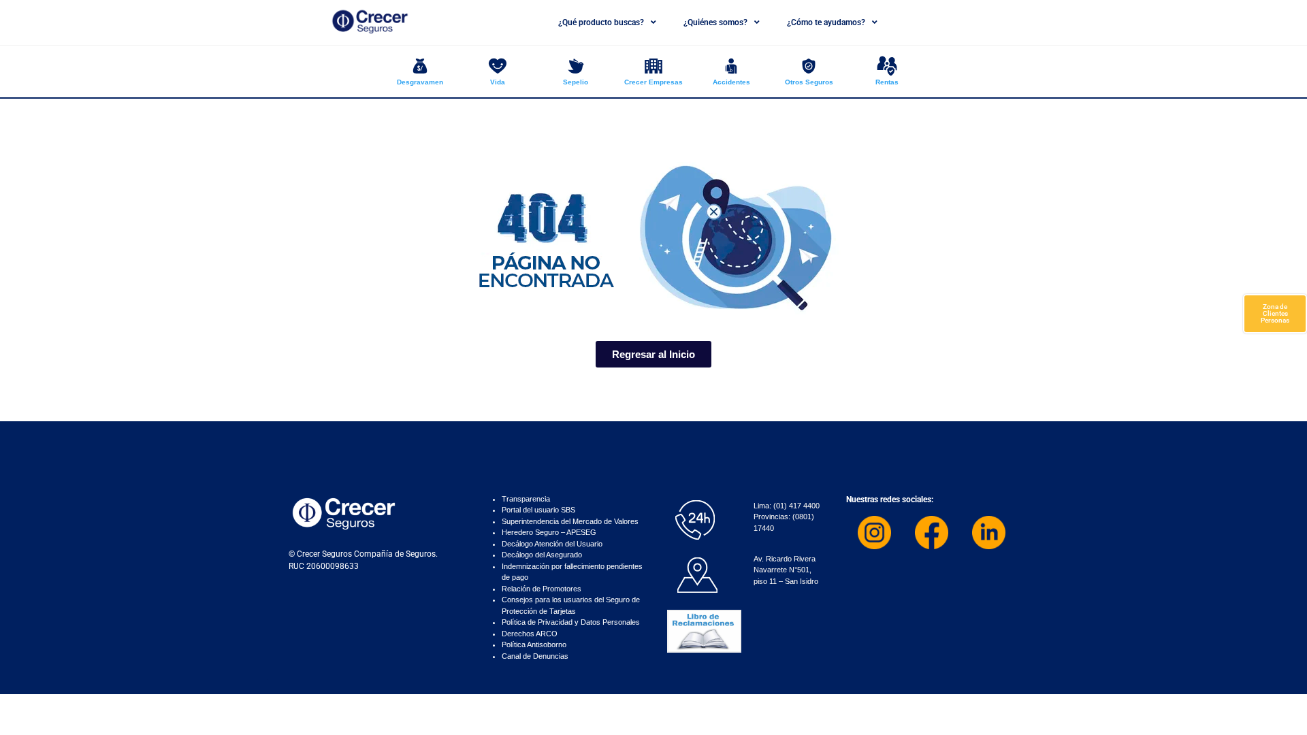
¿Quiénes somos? (715, 22)
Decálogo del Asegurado (542, 555)
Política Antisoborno (534, 644)
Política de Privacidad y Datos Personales (571, 622)
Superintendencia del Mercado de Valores (570, 521)
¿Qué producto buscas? (601, 22)
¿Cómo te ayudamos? (826, 22)
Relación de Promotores (541, 589)
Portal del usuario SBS (538, 510)
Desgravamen (420, 82)
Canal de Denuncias (535, 656)
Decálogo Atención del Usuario (552, 544)
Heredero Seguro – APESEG (549, 532)
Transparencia (526, 499)
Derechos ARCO (530, 634)
